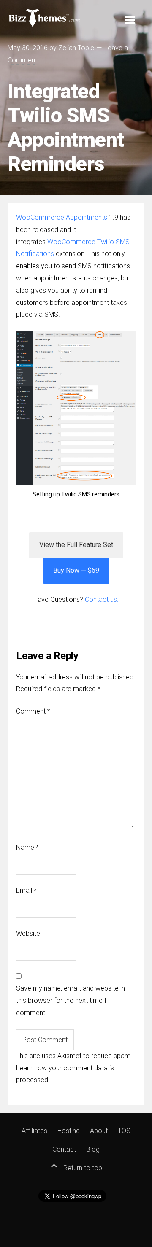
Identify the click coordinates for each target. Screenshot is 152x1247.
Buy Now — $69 (76, 570)
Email (26, 890)
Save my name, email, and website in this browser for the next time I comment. (70, 1000)
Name (27, 847)
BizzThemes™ (44, 17)
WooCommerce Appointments (61, 217)
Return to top (82, 1168)
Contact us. (102, 599)
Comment (33, 711)
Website (28, 933)
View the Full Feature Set (76, 545)
